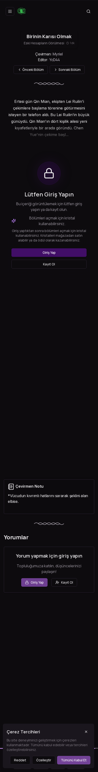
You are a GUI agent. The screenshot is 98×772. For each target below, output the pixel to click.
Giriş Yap (49, 252)
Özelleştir (43, 760)
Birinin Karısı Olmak (49, 36)
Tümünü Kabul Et (74, 760)
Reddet (20, 760)
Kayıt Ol (49, 264)
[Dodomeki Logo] (23, 11)
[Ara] (88, 11)
